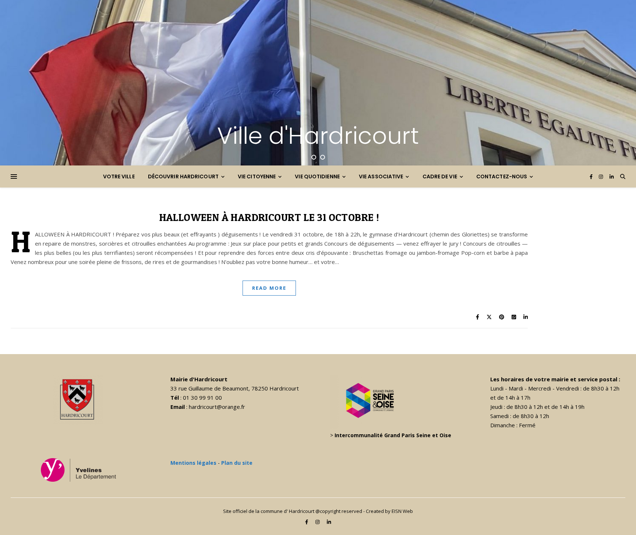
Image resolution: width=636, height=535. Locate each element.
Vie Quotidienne (317, 176)
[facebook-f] (592, 176)
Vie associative (381, 176)
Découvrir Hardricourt (183, 176)
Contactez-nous (501, 176)
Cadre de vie (440, 176)
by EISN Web (399, 511)
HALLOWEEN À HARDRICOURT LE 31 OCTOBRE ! (269, 217)
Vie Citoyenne (257, 176)
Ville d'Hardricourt (318, 135)
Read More (269, 288)
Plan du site (236, 462)
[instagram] (601, 176)
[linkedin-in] (612, 176)
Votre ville (119, 176)
